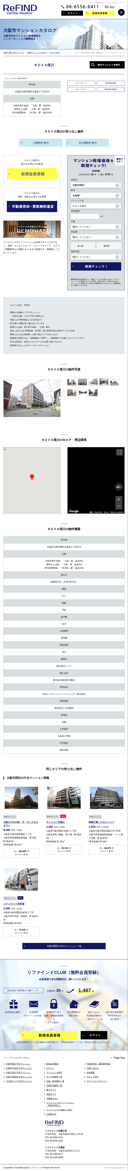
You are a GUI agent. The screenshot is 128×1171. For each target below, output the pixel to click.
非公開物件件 (88, 142)
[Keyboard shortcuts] (91, 512)
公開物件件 (41, 142)
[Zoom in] (119, 499)
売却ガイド (51, 1094)
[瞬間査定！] (96, 266)
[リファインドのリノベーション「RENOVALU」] (32, 235)
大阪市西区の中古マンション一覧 (64, 946)
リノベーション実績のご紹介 (59, 1110)
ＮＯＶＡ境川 (55, 52)
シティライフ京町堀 (13, 903)
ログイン (50, 1068)
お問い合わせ (93, 1068)
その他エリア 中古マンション (19, 1081)
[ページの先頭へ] (118, 1058)
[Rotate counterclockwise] (116, 487)
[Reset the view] (118, 486)
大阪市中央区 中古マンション (19, 1068)
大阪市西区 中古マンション (18, 1064)
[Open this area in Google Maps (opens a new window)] (73, 511)
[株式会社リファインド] (20, 12)
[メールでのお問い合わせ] (110, 6)
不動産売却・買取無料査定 (99, 1064)
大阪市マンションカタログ (37, 52)
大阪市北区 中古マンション (18, 1072)
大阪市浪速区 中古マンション (19, 1077)
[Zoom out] (119, 506)
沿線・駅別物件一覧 (55, 1081)
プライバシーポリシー (97, 1081)
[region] (96, 480)
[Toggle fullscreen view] (119, 452)
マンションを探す (54, 1072)
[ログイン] (72, 13)
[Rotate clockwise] (121, 487)
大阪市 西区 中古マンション (13, 52)
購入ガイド (51, 1090)
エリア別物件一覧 (54, 1077)
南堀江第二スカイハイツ (101, 822)
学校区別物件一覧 (54, 1085)
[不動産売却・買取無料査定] (32, 206)
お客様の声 (51, 1114)
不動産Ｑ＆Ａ (52, 1098)
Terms (106, 512)
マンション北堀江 (55, 822)
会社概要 (91, 1072)
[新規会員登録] (100, 13)
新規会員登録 (52, 1064)
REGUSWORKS (119, 1168)
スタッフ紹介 (93, 1077)
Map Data (98, 512)
